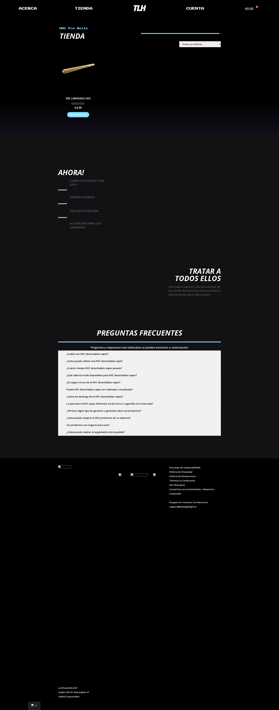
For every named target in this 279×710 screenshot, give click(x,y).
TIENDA (84, 8)
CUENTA (195, 8)
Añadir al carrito (78, 114)
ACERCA (28, 8)
